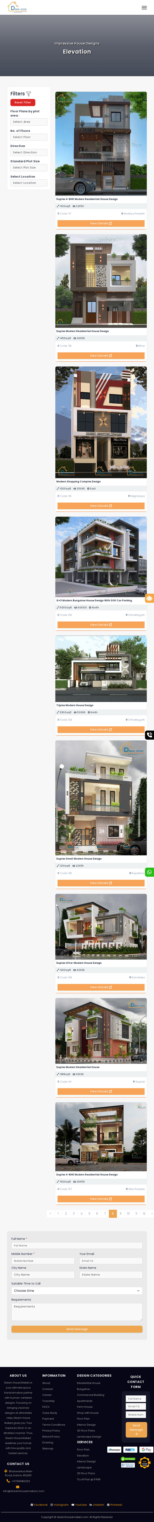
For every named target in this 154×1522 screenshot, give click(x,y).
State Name (87, 1268)
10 (128, 1214)
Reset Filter (23, 102)
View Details (99, 223)
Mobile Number (23, 1254)
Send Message (77, 1329)
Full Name (19, 1239)
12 (144, 1214)
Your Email (86, 1254)
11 (136, 1214)
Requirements (21, 1300)
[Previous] (50, 1214)
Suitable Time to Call (26, 1284)
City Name (18, 1268)
